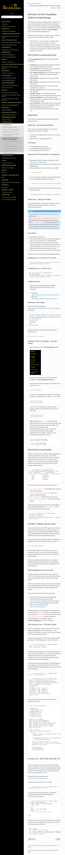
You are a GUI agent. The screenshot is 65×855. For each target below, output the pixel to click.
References (5, 187)
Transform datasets (7, 120)
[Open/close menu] (0, 124)
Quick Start (6, 144)
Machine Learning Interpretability (10, 105)
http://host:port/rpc (33, 796)
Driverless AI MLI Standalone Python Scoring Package (11, 138)
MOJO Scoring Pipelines (9, 153)
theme (44, 850)
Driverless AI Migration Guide (9, 45)
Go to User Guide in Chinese (9, 197)
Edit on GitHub (56, 8)
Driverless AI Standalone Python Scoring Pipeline (11, 134)
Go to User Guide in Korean (9, 199)
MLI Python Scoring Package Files (12, 141)
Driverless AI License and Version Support (10, 36)
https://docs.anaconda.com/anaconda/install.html (45, 295)
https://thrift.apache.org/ (36, 601)
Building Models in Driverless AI (10, 92)
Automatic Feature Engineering (10, 85)
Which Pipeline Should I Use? (10, 132)
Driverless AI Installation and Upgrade (11, 42)
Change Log (5, 24)
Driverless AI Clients (7, 163)
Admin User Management (8, 54)
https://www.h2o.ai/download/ (38, 162)
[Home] (28, 3)
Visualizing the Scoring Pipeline (11, 129)
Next (57, 839)
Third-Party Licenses (7, 192)
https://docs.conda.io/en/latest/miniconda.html (44, 299)
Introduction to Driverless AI (9, 31)
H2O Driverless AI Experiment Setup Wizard (11, 95)
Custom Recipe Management (9, 78)
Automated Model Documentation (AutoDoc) (10, 99)
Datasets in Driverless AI (8, 62)
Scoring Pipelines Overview (10, 127)
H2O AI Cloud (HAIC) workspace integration (10, 67)
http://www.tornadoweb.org (37, 607)
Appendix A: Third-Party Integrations (11, 182)
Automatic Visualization (8, 73)
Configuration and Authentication (10, 50)
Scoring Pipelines (7, 124)
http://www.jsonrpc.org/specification (38, 778)
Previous (32, 839)
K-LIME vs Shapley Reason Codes (12, 148)
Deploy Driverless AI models (9, 158)
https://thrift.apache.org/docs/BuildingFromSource (41, 308)
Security (4, 172)
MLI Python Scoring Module (10, 146)
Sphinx (35, 850)
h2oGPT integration (7, 110)
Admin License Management (9, 57)
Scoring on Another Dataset (9, 115)
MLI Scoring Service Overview (11, 150)
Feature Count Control (7, 87)
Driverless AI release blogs (8, 26)
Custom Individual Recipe (8, 80)
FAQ (3, 177)
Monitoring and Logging (8, 168)
